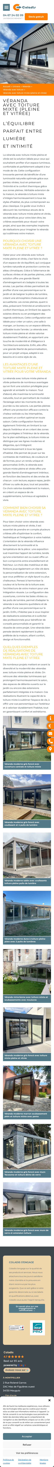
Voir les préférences (27, 1453)
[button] (49, 1400)
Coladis (9, 1352)
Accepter (27, 1436)
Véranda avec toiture (13, 89)
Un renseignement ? (13, 18)
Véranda (26, 86)
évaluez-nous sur (15, 1369)
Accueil (6, 86)
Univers (16, 86)
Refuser (27, 1444)
